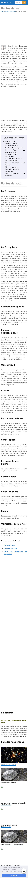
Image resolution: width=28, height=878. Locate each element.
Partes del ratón (9, 141)
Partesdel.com (6, 2)
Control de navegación (14, 148)
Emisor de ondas (12, 169)
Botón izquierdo (11, 146)
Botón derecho (11, 144)
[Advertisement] (14, 28)
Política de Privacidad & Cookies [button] (11, 871)
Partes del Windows (10, 548)
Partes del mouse (9, 545)
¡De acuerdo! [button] (14, 875)
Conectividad (11, 154)
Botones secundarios (13, 158)
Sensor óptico (11, 161)
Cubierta (9, 156)
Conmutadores (11, 167)
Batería (9, 171)
